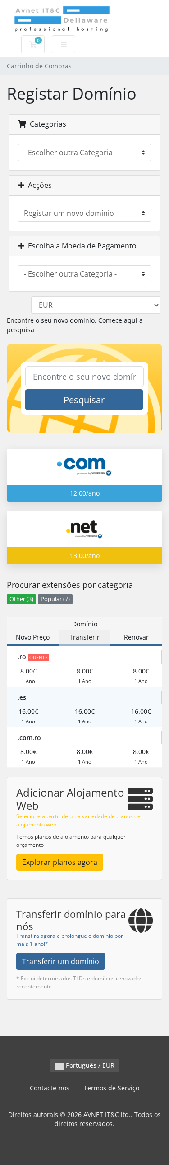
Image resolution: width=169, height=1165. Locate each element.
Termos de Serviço (111, 1088)
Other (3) (21, 599)
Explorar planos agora (59, 862)
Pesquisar (84, 400)
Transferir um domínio (60, 961)
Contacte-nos (49, 1088)
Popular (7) (55, 599)
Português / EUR (89, 1065)
